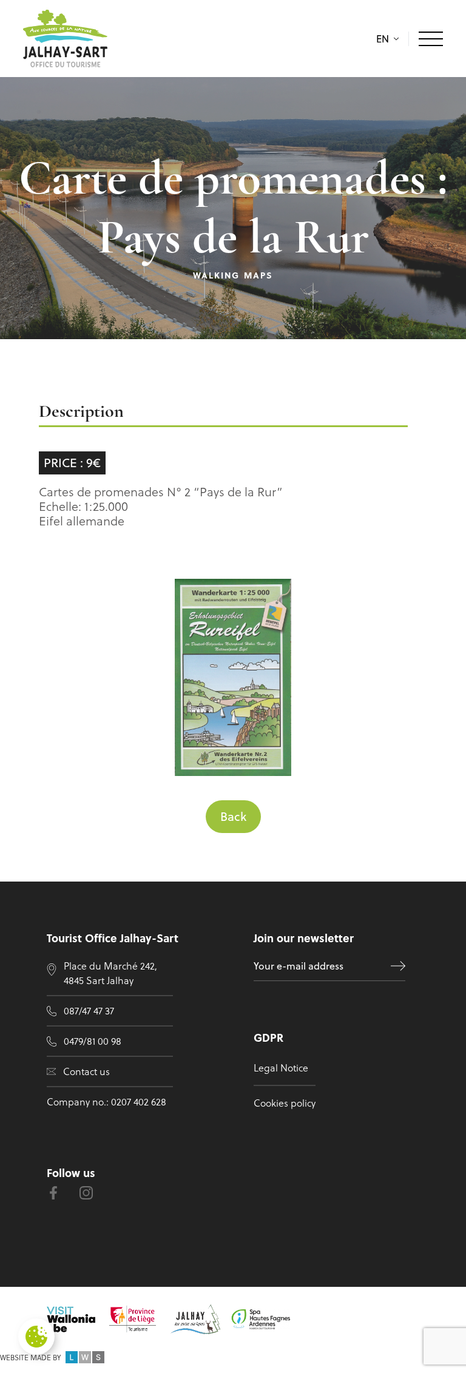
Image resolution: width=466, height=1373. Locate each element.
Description (81, 412)
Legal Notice (281, 1067)
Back (233, 816)
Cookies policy (285, 1103)
